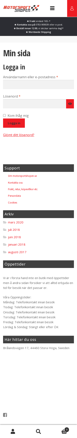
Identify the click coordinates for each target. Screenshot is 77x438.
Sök (38, 431)
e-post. (59, 24)
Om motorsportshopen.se (22, 176)
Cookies (12, 202)
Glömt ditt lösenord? (18, 135)
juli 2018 (14, 230)
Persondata (14, 196)
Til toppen (13, 273)
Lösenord (22, 96)
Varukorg (59, 428)
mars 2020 (15, 222)
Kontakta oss (15, 182)
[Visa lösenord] (70, 104)
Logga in (14, 123)
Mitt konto (13, 431)
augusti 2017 (17, 252)
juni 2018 (14, 237)
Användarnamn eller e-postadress (38, 77)
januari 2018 (16, 244)
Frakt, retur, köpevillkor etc (23, 189)
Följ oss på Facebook (22, 415)
